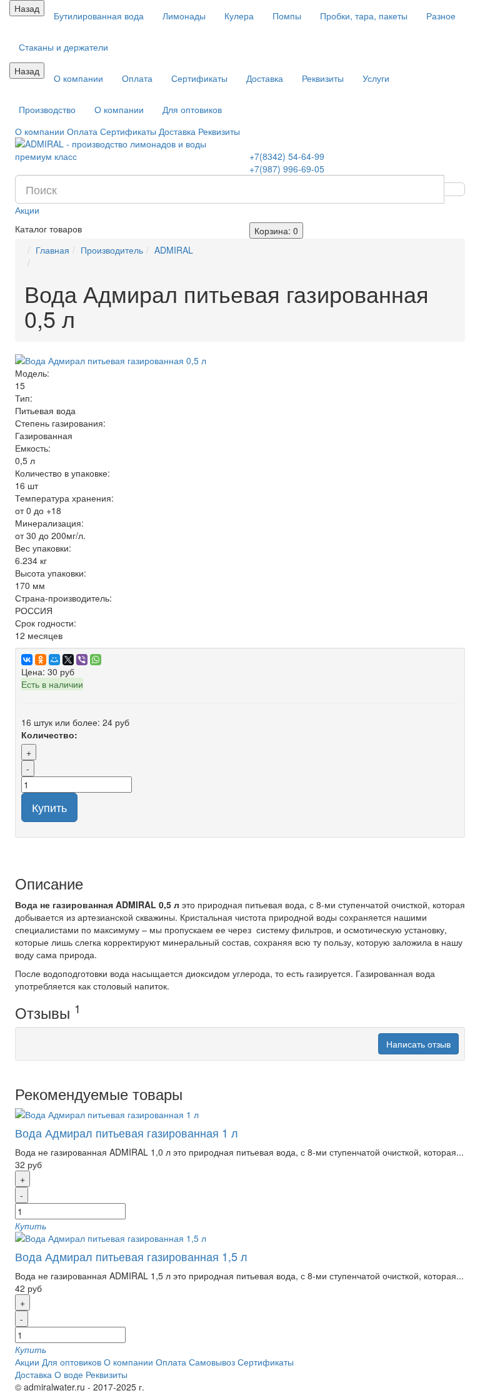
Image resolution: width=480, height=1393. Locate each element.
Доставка (264, 78)
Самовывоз (212, 1362)
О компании (78, 78)
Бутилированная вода (99, 15)
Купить (49, 807)
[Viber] (82, 659)
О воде (68, 1374)
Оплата (137, 78)
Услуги (375, 78)
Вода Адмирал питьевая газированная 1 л (126, 1132)
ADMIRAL (173, 250)
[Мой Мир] (54, 659)
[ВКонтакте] (26, 659)
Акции (27, 210)
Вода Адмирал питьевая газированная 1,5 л (131, 1256)
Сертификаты (199, 78)
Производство (47, 109)
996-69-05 (286, 168)
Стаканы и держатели (63, 47)
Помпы (286, 15)
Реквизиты (323, 78)
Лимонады (184, 15)
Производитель (112, 250)
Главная (52, 250)
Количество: (49, 734)
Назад (26, 8)
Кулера (239, 15)
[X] (68, 659)
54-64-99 (286, 156)
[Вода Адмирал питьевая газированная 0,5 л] (240, 360)
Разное (441, 15)
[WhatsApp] (95, 659)
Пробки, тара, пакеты (364, 15)
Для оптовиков (192, 109)
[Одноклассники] (40, 659)
